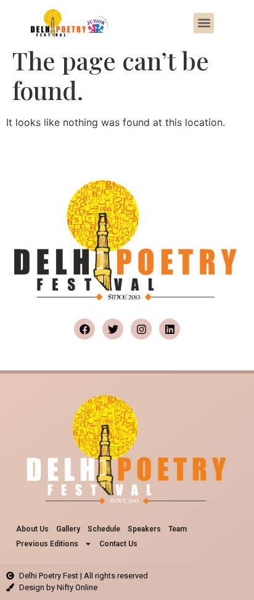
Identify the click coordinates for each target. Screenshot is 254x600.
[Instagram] (141, 329)
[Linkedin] (169, 329)
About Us (32, 529)
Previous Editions (47, 544)
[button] (204, 23)
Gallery (68, 529)
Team (177, 529)
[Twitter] (112, 329)
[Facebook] (84, 329)
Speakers (144, 529)
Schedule (104, 529)
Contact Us (118, 544)
